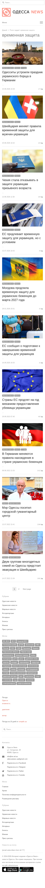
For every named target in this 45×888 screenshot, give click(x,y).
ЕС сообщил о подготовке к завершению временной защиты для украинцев (21, 350)
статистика (7, 680)
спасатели (29, 676)
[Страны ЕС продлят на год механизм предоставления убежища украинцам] (22, 371)
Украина (35, 648)
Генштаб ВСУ (22, 641)
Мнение (5, 625)
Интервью (6, 617)
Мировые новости (8, 68)
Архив (4, 791)
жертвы (6, 662)
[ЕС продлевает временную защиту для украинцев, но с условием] (22, 205)
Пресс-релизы (7, 629)
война (33, 655)
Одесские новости (14, 503)
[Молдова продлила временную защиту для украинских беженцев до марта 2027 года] (22, 259)
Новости (17, 68)
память (5, 669)
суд (15, 680)
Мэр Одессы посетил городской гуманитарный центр (19, 511)
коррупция (35, 662)
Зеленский (30, 645)
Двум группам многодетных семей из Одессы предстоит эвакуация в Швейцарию (21, 565)
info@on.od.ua (12, 756)
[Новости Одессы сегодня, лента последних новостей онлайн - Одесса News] (22, 12)
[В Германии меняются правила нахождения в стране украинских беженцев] (22, 425)
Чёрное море (26, 652)
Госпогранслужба (9, 645)
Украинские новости (9, 605)
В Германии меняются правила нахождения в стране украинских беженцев (22, 457)
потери (5, 673)
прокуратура (32, 673)
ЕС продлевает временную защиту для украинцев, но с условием (21, 238)
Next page (27, 589)
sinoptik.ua (23, 722)
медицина (6, 666)
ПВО (38, 645)
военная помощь (22, 655)
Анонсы (5, 621)
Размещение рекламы (10, 799)
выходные (7, 659)
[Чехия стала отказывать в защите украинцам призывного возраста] (22, 151)
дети (15, 659)
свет (21, 676)
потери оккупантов (18, 673)
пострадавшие (32, 669)
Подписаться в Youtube (16, 775)
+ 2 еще (23, 68)
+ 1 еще (23, 449)
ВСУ (13, 641)
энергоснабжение (24, 683)
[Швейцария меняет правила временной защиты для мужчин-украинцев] (22, 97)
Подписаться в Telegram (16, 767)
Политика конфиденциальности (14, 795)
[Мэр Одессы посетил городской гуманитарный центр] (22, 479)
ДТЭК (21, 645)
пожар (13, 669)
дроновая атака (32, 659)
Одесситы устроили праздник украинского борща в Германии (22, 76)
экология (30, 680)
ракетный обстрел (10, 676)
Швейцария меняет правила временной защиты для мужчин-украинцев (21, 130)
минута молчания (19, 666)
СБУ (12, 648)
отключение (33, 666)
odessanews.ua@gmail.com (17, 759)
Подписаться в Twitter (15, 771)
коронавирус (24, 662)
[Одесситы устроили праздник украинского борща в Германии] (22, 43)
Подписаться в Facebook (16, 763)
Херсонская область (10, 652)
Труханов (26, 648)
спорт (38, 676)
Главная (5, 787)
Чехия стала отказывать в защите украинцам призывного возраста (20, 184)
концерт (14, 662)
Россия (5, 648)
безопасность (8, 655)
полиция (21, 669)
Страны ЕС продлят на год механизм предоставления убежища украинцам (20, 403)
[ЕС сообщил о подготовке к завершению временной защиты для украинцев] (22, 317)
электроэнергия (9, 683)
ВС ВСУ (6, 641)
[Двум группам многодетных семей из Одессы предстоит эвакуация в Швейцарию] (22, 532)
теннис (21, 680)
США (18, 648)
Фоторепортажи (8, 613)
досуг (21, 659)
